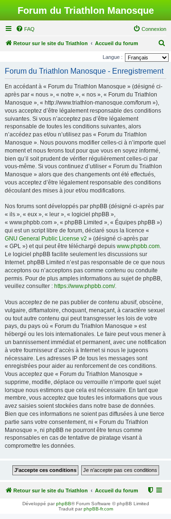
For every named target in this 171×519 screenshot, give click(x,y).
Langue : (113, 57)
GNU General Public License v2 (46, 238)
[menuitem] (25, 29)
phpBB (63, 503)
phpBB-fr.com (98, 508)
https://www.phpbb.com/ (84, 286)
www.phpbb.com (138, 246)
